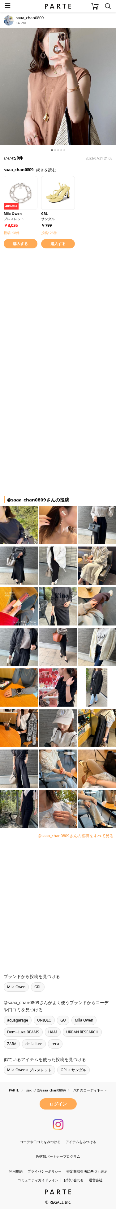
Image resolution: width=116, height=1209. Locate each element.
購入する (20, 243)
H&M (52, 1032)
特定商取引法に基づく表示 (87, 1171)
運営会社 (95, 1180)
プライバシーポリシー (45, 1171)
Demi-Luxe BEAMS (23, 1032)
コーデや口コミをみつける (40, 1141)
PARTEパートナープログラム (58, 1156)
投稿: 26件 (49, 232)
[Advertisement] (58, 313)
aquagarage (17, 1020)
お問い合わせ (73, 1180)
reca (55, 1043)
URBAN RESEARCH (82, 1032)
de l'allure (33, 1043)
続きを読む (46, 170)
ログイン (58, 1104)
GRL (37, 987)
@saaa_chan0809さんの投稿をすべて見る (76, 835)
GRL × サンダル (73, 1070)
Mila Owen (16, 987)
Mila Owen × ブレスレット (29, 1070)
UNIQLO (44, 1020)
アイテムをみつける (81, 1141)
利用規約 (16, 1171)
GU (63, 1020)
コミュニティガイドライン (38, 1180)
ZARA (11, 1043)
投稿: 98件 (11, 232)
